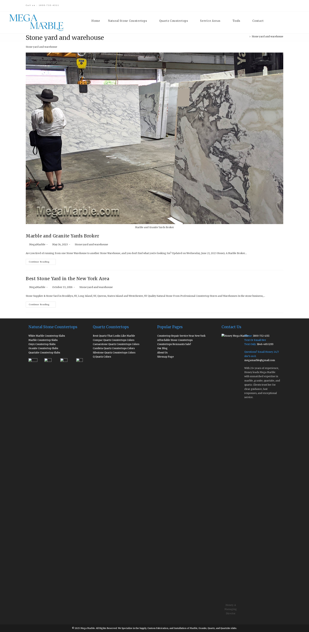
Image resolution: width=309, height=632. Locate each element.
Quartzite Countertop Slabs (44, 352)
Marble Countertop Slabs (43, 340)
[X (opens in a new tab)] (242, 6)
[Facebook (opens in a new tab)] (248, 6)
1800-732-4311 (261, 335)
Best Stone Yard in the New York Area (67, 278)
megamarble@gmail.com (259, 360)
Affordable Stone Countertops (175, 340)
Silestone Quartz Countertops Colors (114, 352)
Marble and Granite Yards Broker (62, 236)
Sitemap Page (165, 356)
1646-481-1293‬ (265, 344)
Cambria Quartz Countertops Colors (114, 348)
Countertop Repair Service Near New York (181, 335)
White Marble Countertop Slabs (46, 335)
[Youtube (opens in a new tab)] (273, 6)
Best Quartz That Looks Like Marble (114, 335)
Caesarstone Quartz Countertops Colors (116, 344)
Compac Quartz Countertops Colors (113, 340)
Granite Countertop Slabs (43, 348)
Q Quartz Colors (102, 356)
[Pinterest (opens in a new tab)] (254, 6)
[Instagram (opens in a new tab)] (260, 6)
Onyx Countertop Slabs (41, 344)
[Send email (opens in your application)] (278, 6)
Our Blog (162, 348)
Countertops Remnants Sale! (174, 344)
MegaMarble (37, 244)
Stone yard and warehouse (267, 36)
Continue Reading (42, 262)
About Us (162, 352)
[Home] (247, 36)
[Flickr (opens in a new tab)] (267, 6)
